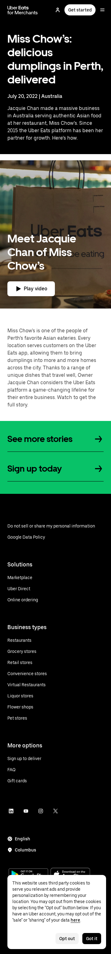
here (75, 920)
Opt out (67, 938)
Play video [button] (35, 289)
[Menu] (102, 9)
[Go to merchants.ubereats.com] (22, 10)
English (22, 838)
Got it (91, 938)
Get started (80, 9)
